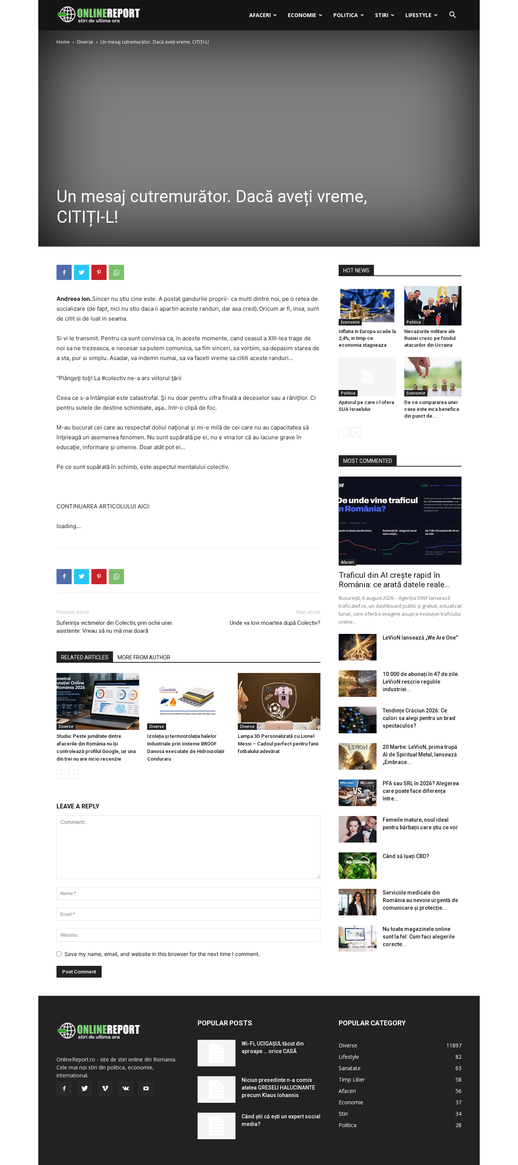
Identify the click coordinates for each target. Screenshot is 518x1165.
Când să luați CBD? (406, 856)
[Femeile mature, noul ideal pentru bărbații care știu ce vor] (358, 829)
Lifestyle (418, 15)
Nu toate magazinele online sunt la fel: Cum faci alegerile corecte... (419, 936)
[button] (452, 15)
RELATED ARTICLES (84, 657)
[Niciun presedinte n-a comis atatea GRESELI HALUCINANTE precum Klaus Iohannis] (216, 1089)
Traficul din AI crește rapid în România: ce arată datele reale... (394, 580)
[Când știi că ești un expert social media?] (216, 1126)
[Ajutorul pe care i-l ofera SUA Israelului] (367, 376)
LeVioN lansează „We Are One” (420, 638)
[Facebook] (64, 272)
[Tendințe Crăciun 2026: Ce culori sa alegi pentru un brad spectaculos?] (358, 720)
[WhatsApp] (116, 272)
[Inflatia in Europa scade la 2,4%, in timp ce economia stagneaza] (367, 305)
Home (63, 42)
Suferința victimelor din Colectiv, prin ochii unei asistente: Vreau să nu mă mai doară (114, 626)
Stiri (381, 15)
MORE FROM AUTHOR (144, 657)
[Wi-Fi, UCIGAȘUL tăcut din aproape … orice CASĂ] (216, 1053)
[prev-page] (61, 774)
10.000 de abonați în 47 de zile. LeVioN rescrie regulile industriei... (421, 681)
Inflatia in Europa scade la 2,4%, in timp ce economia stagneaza (367, 338)
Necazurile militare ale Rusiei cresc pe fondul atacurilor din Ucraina (429, 338)
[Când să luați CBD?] (358, 865)
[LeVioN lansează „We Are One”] (358, 647)
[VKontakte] (125, 1088)
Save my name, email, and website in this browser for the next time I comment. (162, 954)
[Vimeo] (105, 1088)
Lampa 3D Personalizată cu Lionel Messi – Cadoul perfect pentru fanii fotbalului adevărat (278, 743)
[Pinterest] (99, 272)
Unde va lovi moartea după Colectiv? (275, 622)
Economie (302, 15)
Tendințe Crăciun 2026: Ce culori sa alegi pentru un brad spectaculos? (419, 718)
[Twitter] (81, 272)
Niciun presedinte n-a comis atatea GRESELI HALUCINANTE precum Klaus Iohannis (278, 1087)
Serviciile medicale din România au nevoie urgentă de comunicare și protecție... (420, 900)
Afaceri (260, 15)
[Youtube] (146, 1088)
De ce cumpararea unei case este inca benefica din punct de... (431, 409)
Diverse (85, 42)
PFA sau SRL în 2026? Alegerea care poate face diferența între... (421, 791)
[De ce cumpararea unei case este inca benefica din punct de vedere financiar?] (433, 376)
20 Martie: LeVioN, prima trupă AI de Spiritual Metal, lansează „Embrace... (420, 754)
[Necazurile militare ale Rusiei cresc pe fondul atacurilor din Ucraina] (433, 305)
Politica (345, 15)
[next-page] (73, 774)
